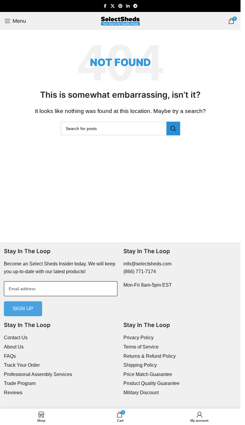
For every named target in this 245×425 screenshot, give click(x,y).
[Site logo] (120, 20)
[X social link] (113, 6)
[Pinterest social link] (120, 6)
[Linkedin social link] (127, 6)
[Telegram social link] (135, 6)
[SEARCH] (173, 128)
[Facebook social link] (105, 6)
